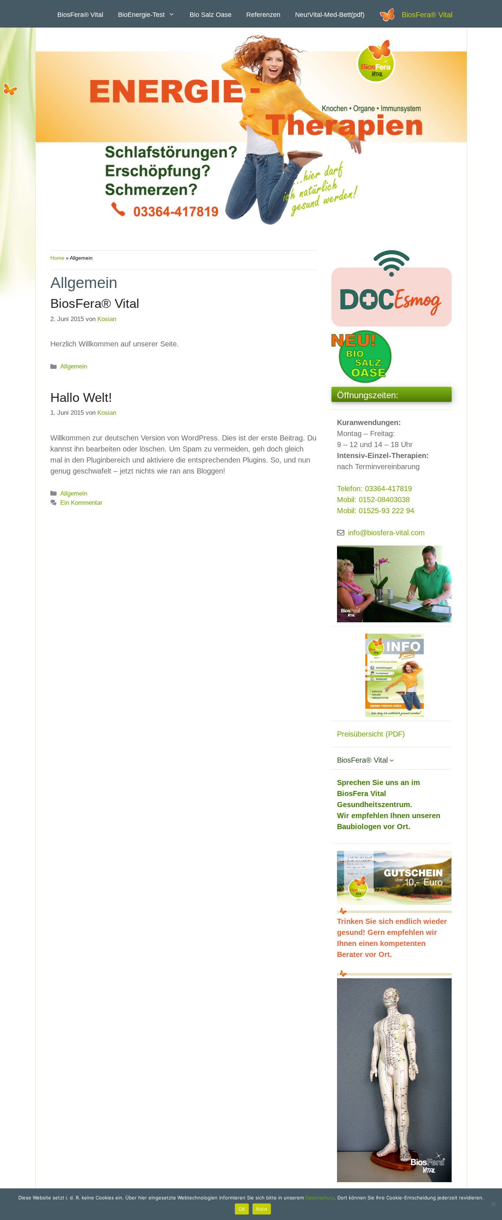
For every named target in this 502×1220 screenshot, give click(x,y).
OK (242, 1209)
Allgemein (73, 366)
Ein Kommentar (81, 502)
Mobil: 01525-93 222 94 (375, 511)
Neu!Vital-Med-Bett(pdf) (330, 14)
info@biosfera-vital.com (386, 533)
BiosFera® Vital (427, 15)
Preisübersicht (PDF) (371, 734)
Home (57, 258)
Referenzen (263, 14)
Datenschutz (319, 1198)
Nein (261, 1209)
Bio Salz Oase (211, 14)
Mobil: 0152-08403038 (373, 500)
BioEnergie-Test (141, 14)
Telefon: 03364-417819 (374, 489)
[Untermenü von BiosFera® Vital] (392, 760)
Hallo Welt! (81, 397)
